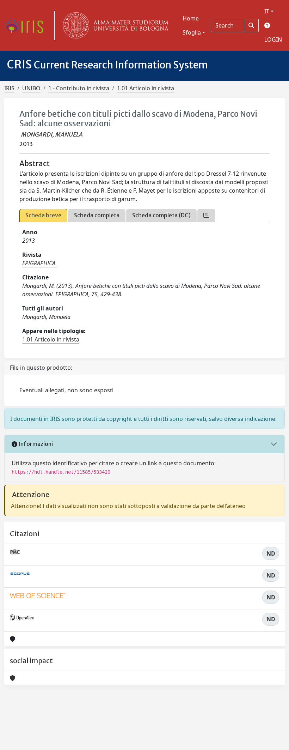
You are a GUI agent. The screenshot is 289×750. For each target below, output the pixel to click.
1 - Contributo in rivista (78, 88)
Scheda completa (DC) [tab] (161, 215)
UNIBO (31, 88)
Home (191, 18)
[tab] (206, 215)
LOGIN (273, 39)
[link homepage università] (114, 25)
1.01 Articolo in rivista (145, 88)
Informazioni (35, 443)
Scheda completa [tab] (96, 215)
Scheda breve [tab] (43, 215)
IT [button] (266, 11)
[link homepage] (26, 25)
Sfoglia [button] (192, 32)
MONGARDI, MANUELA (51, 134)
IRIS (9, 88)
